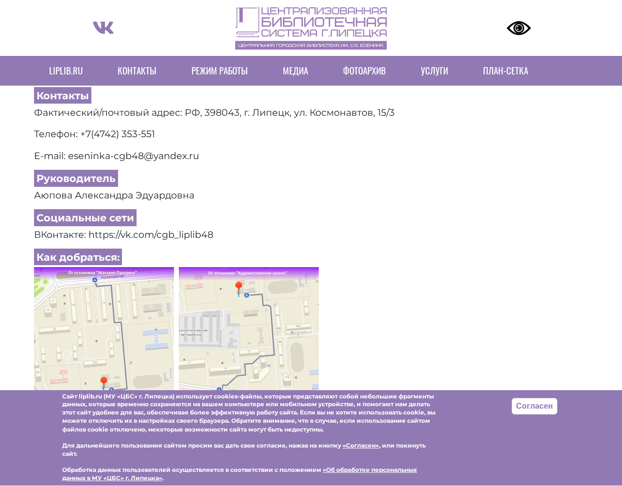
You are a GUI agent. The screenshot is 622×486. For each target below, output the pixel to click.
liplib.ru (66, 70)
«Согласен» (361, 445)
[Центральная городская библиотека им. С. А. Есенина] (104, 336)
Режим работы (219, 70)
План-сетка (505, 70)
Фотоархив (364, 70)
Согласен (534, 406)
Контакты (137, 70)
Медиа (295, 70)
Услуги (434, 70)
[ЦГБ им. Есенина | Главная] (311, 28)
